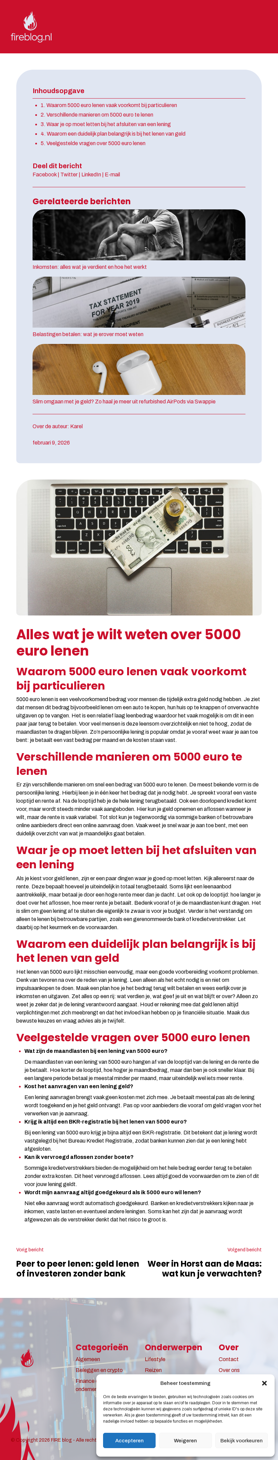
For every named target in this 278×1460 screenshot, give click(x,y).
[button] (264, 1383)
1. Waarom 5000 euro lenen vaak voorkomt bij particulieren (109, 105)
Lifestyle (155, 1359)
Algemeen (88, 1359)
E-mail (112, 174)
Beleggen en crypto (99, 1370)
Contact (229, 1359)
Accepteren (129, 1440)
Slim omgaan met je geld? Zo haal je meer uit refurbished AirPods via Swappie (124, 401)
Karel (76, 426)
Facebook (45, 174)
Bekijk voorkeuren (241, 1440)
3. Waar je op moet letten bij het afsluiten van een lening (106, 124)
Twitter (69, 174)
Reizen (153, 1370)
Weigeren (185, 1440)
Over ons (229, 1370)
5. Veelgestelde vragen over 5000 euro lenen (93, 143)
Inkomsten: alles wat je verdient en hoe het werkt (90, 267)
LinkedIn (91, 174)
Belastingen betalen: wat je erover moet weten (88, 334)
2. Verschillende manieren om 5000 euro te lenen (97, 115)
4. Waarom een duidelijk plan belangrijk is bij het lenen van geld (113, 134)
